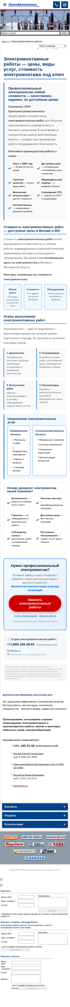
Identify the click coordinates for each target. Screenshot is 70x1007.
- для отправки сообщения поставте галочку (21, 947)
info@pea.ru (14, 650)
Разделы (10, 815)
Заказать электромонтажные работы (35, 603)
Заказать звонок (47, 615)
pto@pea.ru (20, 786)
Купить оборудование (25, 615)
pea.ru (5, 41)
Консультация (14, 824)
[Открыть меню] (64, 4)
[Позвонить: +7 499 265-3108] (56, 4)
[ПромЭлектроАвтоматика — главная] (20, 4)
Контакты (11, 806)
